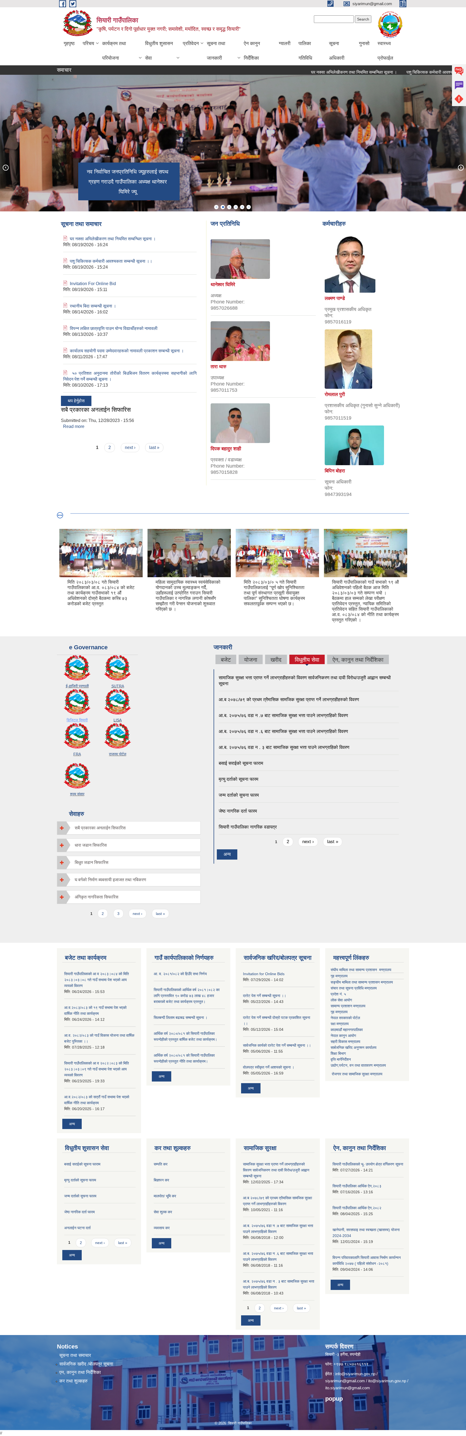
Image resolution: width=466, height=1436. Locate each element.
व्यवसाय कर (162, 1228)
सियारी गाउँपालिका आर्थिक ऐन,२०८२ (357, 1208)
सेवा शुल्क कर (163, 1212)
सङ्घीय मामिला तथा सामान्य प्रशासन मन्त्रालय (362, 982)
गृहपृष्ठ (69, 43)
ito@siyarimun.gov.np (387, 1380)
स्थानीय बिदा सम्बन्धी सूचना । (93, 306)
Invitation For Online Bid (93, 283)
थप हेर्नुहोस (76, 400)
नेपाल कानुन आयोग (343, 1035)
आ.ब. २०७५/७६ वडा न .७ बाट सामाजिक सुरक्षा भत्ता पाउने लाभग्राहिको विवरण (283, 715)
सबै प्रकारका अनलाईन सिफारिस (96, 409)
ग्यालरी (284, 43)
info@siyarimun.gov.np (355, 1373)
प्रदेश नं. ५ (338, 994)
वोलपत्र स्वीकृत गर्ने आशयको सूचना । (268, 1067)
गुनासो (364, 43)
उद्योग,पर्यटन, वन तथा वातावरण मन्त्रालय (358, 1065)
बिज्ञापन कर (161, 1180)
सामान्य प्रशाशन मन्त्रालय (348, 1006)
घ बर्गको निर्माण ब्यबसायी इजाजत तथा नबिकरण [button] (110, 879)
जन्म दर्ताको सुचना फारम (239, 795)
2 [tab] (223, 207)
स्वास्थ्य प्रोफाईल (385, 51)
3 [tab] (229, 207)
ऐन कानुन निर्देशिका (252, 51)
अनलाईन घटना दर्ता (77, 1228)
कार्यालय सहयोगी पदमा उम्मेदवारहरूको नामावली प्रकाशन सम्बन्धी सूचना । (127, 351)
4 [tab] (236, 207)
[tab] (128, 828)
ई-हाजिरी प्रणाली (77, 686)
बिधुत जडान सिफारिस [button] (91, 862)
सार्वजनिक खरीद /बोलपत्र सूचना (86, 1364)
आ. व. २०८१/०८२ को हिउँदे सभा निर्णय (180, 974)
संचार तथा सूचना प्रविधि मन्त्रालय (354, 988)
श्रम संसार (77, 794)
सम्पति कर (160, 1164)
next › (130, 447)
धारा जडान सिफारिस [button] (91, 845)
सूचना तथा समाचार (75, 1355)
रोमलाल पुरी (335, 394)
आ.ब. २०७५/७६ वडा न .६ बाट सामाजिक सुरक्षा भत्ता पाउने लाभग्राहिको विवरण (283, 731)
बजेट (226, 660)
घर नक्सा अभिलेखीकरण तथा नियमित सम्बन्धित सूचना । (323, 72)
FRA (77, 754)
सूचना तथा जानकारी (216, 51)
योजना (250, 660)
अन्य (227, 854)
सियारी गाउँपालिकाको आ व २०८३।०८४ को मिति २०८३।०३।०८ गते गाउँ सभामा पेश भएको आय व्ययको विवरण (96, 980)
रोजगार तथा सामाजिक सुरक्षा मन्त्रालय (356, 1074)
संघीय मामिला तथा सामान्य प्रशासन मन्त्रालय (361, 970)
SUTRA (117, 686)
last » (154, 447)
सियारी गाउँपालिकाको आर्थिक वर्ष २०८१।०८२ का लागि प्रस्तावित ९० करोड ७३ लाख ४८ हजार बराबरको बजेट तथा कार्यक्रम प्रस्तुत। (187, 996)
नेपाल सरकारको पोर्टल (345, 1018)
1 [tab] (216, 207)
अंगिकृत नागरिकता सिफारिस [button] (96, 897)
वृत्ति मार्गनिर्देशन (341, 1059)
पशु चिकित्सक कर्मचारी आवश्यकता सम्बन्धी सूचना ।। (417, 72)
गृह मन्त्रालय (339, 976)
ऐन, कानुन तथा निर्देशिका (358, 660)
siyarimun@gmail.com (345, 1380)
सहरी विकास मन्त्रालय (345, 1041)
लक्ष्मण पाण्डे (335, 298)
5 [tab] (242, 207)
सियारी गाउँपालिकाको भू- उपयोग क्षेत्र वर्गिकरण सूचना (368, 1164)
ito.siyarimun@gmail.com (347, 1388)
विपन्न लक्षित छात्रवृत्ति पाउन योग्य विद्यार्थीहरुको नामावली (113, 328)
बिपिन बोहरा (335, 471)
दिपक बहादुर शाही (226, 448)
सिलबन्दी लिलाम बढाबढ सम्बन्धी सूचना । (180, 1017)
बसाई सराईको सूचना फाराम (241, 763)
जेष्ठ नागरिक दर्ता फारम (238, 811)
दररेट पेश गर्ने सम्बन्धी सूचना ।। (264, 996)
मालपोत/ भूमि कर (165, 1196)
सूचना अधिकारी (336, 51)
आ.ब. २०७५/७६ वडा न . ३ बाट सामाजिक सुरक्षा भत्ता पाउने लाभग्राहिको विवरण (284, 747)
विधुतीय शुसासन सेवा (159, 51)
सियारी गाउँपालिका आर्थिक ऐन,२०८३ (357, 1186)
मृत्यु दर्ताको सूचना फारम (238, 779)
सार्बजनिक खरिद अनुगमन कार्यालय (353, 1047)
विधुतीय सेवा (307, 660)
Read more (73, 426)
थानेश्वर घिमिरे (223, 284)
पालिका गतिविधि (305, 51)
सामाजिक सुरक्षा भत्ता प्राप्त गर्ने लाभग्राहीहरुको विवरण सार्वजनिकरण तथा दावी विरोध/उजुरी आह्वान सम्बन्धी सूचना (276, 1170)
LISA (118, 720)
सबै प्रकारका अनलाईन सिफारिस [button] (100, 828)
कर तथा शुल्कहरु (73, 1381)
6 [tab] (248, 207)
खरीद (276, 660)
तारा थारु (218, 366)
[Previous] (5, 167)
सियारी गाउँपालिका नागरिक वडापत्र (248, 827)
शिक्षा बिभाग (338, 1053)
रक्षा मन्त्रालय (340, 1024)
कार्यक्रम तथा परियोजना (114, 51)
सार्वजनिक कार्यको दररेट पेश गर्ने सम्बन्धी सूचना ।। (277, 1045)
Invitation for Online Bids (264, 974)
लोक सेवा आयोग (341, 1000)
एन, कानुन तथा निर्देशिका (80, 1372)
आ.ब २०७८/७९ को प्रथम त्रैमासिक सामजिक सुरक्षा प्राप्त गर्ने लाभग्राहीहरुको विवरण (289, 699)
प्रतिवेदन (191, 43)
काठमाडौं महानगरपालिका (347, 1030)
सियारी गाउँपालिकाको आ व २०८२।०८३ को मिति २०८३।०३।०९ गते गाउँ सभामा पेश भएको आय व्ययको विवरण (96, 1069)
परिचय (88, 43)
